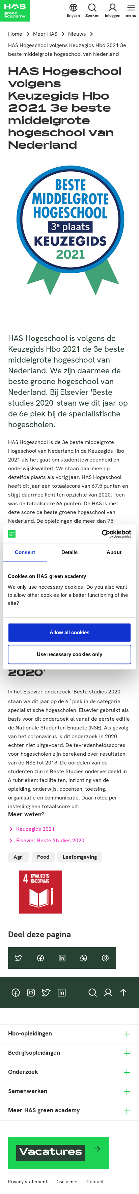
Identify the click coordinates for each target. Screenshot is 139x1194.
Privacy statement (27, 1182)
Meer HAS (45, 33)
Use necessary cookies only (69, 654)
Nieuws (77, 33)
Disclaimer (66, 1182)
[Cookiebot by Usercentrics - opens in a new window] (101, 534)
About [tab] (114, 552)
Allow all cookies (69, 632)
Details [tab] (69, 552)
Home (15, 33)
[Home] (15, 11)
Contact (95, 1182)
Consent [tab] (25, 552)
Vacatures (50, 1153)
